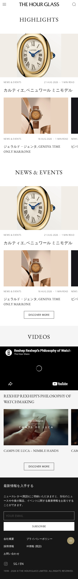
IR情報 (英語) (34, 546)
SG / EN (18, 564)
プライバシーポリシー (39, 538)
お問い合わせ (11, 553)
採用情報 (9, 546)
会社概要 (9, 538)
